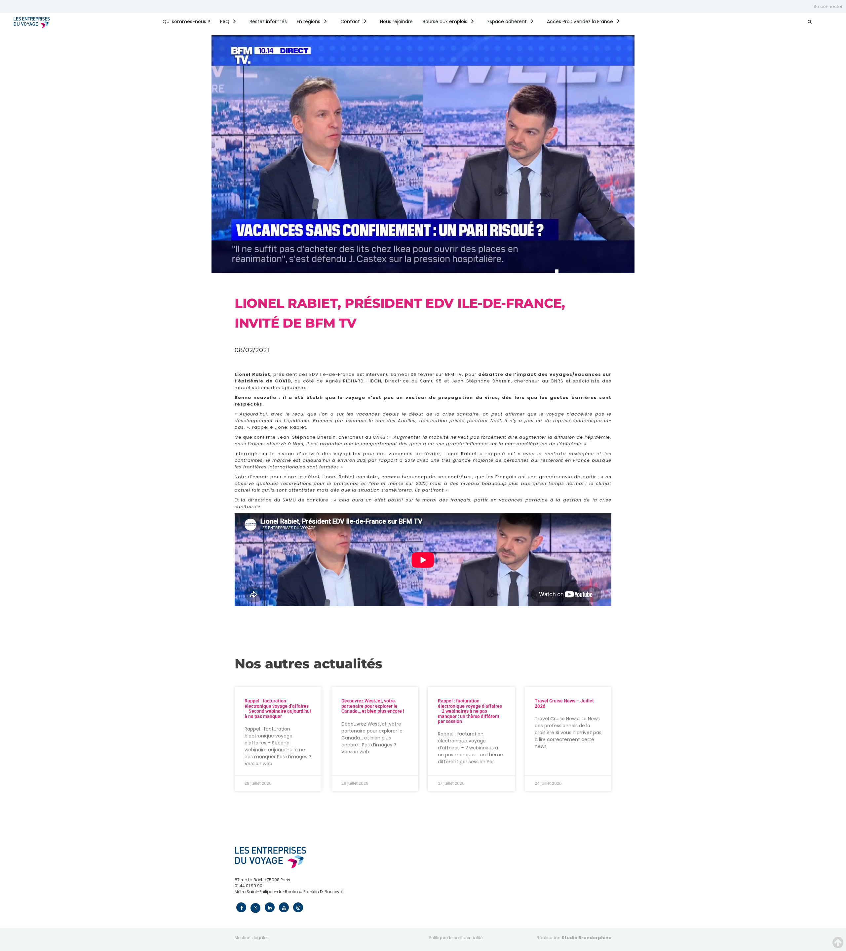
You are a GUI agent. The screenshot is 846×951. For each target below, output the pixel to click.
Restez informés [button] (268, 21)
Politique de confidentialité (455, 937)
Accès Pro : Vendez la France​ (580, 21)
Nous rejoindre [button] (396, 21)
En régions (308, 21)
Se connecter (828, 6)
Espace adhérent (507, 21)
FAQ (224, 21)
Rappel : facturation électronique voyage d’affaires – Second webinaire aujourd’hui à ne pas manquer (278, 708)
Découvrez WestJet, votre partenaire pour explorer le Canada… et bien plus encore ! (372, 706)
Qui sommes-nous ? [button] (186, 21)
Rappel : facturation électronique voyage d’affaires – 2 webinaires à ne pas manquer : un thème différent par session (470, 711)
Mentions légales (252, 937)
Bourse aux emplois (445, 21)
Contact (350, 21)
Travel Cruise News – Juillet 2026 (564, 703)
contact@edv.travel (255, 897)
